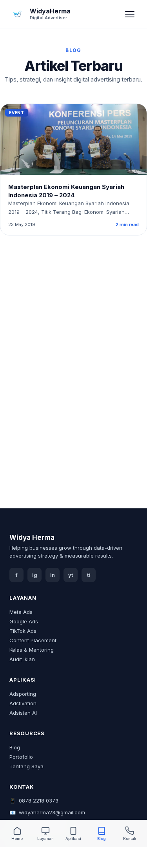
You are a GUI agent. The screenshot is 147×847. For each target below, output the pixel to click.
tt (88, 575)
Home (17, 838)
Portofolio (21, 757)
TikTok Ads (22, 631)
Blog (14, 747)
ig (34, 575)
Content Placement (32, 640)
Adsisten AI (23, 713)
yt (70, 575)
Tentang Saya (26, 766)
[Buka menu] (130, 14)
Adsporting (22, 694)
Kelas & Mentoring (31, 650)
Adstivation (22, 703)
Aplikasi (73, 838)
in (52, 575)
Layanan (45, 838)
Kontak (129, 838)
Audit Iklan (22, 659)
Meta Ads (21, 612)
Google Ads (23, 621)
